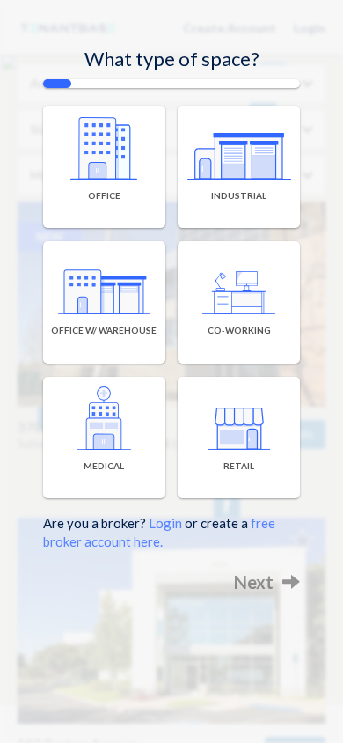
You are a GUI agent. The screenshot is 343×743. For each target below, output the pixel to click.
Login (165, 523)
